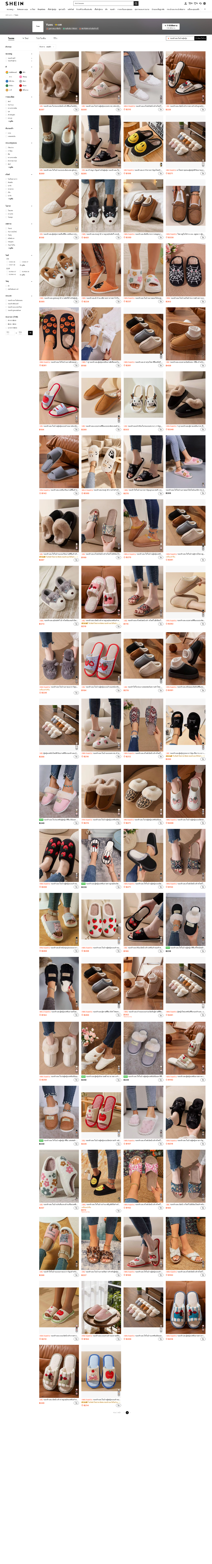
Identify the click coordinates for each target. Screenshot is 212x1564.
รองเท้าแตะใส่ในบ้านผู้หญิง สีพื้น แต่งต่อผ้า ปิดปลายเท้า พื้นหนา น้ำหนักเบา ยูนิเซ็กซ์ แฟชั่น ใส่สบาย (59, 1140)
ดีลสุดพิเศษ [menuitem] (41, 9)
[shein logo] (14, 3)
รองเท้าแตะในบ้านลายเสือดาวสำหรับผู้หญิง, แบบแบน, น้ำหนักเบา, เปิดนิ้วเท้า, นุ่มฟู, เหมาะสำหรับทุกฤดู (101, 1272)
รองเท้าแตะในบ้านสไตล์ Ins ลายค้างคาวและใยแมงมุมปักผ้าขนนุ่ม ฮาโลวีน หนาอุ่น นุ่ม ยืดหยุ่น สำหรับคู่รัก (185, 298)
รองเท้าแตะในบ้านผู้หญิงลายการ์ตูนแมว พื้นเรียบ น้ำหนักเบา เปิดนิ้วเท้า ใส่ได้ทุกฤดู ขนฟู (185, 1140)
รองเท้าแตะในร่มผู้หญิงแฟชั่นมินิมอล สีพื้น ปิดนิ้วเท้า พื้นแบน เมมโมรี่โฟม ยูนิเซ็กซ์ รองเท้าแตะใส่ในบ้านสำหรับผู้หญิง (143, 820)
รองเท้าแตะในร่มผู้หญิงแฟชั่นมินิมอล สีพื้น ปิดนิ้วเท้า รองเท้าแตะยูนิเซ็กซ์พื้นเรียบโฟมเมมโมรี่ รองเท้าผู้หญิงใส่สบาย (59, 1076)
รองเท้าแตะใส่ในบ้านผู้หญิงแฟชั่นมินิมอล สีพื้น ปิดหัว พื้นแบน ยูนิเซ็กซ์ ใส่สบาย (143, 1076)
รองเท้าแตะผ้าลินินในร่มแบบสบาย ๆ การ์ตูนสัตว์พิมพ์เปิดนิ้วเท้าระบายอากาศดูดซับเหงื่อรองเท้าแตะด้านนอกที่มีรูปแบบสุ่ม (143, 426)
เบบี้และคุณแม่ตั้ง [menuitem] (193, 9)
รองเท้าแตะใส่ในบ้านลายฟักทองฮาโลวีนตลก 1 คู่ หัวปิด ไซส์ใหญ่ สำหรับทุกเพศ (59, 362)
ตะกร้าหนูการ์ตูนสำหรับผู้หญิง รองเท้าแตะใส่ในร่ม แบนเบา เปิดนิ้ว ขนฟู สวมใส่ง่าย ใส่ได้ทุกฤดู (101, 170)
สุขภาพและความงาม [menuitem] (142, 9)
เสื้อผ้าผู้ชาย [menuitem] (98, 9)
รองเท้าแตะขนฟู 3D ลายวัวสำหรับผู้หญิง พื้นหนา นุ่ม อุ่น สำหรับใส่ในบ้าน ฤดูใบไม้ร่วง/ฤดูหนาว (101, 490)
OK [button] (30, 333)
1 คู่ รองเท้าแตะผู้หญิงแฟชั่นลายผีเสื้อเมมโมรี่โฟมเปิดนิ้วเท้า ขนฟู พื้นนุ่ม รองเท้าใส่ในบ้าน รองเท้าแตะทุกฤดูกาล (101, 362)
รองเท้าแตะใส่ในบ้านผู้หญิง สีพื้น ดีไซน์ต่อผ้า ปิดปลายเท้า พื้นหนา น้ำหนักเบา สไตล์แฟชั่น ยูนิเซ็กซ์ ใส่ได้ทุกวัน (185, 948)
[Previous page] (124, 1412)
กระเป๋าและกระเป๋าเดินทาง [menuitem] (176, 9)
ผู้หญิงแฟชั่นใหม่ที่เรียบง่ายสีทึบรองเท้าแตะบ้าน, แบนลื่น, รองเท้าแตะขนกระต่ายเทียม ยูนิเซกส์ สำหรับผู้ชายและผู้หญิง (59, 753)
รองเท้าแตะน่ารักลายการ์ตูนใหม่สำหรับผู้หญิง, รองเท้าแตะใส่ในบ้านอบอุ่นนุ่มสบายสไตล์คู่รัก (143, 170)
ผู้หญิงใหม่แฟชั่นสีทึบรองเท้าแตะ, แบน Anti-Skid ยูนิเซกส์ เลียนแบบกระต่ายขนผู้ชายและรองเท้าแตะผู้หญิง (185, 1012)
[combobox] (47, 47)
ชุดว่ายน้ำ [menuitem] (62, 9)
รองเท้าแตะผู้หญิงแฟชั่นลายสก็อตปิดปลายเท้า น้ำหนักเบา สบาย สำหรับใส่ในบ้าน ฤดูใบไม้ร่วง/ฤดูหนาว (59, 1012)
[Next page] (130, 1412)
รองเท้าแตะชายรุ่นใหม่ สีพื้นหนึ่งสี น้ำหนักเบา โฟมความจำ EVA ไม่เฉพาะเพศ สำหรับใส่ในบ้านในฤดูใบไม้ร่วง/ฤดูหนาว (143, 362)
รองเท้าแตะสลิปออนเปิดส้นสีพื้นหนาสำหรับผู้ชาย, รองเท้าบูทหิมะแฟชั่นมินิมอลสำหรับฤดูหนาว (185, 687)
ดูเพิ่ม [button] (11, 121)
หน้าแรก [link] (9, 15)
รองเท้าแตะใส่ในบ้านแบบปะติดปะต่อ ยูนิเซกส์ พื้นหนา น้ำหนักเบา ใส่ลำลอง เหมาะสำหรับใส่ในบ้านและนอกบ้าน (59, 170)
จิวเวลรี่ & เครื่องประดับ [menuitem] (84, 9)
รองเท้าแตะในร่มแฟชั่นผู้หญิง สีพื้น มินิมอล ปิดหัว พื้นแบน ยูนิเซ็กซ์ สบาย (59, 820)
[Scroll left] (202, 9)
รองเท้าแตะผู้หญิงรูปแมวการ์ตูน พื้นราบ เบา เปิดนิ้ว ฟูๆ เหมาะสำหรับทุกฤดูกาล (185, 753)
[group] (19, 58)
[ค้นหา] (136, 3)
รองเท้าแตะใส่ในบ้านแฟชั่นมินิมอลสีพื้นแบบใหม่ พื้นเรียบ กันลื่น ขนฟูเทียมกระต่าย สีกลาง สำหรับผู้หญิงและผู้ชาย (143, 1336)
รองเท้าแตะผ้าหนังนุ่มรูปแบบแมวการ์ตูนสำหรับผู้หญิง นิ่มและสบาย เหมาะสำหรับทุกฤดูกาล (59, 948)
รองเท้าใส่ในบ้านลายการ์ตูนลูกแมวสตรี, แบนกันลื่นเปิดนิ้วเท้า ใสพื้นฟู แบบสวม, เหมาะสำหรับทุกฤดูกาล (143, 490)
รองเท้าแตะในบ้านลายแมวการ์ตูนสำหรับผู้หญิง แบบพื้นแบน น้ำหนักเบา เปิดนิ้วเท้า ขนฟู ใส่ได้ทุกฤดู (59, 687)
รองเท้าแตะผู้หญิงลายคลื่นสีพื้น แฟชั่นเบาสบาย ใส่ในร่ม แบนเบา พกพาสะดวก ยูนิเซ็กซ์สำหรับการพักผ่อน (59, 234)
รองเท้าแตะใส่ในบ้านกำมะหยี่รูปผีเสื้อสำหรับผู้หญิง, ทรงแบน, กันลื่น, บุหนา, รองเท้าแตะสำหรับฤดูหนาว (101, 1204)
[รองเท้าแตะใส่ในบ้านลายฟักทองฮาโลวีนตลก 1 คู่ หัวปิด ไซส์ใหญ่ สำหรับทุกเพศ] (59, 333)
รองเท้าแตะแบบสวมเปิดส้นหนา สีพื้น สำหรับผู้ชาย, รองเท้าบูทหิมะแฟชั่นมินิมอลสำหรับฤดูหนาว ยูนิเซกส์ (185, 362)
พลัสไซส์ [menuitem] (71, 9)
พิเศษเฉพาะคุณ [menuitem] (22, 9)
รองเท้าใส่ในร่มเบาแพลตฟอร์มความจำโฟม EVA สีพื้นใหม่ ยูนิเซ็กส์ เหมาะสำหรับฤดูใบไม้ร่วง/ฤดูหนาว (143, 687)
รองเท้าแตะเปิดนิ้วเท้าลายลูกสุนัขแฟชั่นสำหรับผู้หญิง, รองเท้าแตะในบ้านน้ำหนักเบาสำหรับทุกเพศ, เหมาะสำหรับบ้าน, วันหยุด (101, 620)
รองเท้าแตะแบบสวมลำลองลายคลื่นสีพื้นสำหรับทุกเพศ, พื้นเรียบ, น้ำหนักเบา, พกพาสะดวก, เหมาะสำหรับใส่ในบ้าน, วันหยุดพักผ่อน (101, 1336)
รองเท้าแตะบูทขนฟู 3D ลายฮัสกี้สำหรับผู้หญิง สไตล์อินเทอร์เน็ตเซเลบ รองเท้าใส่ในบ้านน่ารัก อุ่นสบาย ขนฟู (59, 298)
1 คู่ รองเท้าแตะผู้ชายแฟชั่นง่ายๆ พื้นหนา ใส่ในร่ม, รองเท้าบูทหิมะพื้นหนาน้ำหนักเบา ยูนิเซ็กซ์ (185, 426)
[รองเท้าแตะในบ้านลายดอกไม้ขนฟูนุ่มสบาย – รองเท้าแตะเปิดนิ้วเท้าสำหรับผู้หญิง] (143, 269)
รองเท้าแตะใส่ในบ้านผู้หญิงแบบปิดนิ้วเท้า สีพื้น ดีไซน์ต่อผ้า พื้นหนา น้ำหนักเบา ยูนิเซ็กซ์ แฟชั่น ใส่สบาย (143, 884)
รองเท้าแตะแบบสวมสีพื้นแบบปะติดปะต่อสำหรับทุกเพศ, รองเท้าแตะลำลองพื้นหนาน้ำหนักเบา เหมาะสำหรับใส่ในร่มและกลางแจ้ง (101, 426)
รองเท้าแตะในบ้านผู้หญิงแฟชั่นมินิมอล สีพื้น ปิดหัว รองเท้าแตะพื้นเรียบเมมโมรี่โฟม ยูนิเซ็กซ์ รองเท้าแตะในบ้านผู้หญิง (101, 820)
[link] (190, 3)
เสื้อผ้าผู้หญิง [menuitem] (52, 9)
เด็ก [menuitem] (106, 9)
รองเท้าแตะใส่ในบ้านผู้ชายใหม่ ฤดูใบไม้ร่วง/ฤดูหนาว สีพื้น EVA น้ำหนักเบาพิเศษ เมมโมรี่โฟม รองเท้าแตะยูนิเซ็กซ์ (185, 554)
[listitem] (54, 28)
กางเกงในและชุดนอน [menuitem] (125, 9)
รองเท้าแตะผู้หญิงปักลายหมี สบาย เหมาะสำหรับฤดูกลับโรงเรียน (101, 1076)
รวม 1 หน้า (117, 1412)
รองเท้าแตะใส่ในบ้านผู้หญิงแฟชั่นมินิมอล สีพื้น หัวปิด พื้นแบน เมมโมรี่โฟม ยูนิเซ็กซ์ (143, 554)
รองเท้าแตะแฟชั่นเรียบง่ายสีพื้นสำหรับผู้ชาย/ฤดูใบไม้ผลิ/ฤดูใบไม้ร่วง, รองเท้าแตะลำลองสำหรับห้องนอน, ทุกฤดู (59, 490)
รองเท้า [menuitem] (112, 9)
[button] (200, 3)
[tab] (11, 38)
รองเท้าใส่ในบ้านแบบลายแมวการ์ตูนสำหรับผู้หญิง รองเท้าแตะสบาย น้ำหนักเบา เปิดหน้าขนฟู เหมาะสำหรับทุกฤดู (59, 1272)
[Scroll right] (205, 9)
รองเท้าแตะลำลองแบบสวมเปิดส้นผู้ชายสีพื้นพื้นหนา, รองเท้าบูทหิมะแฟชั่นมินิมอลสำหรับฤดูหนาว (143, 1012)
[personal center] (185, 3)
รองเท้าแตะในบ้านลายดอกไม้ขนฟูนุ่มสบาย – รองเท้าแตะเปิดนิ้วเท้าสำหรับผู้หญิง (143, 298)
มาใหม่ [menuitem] (32, 9)
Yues (49, 24)
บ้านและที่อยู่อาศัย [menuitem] (158, 9)
